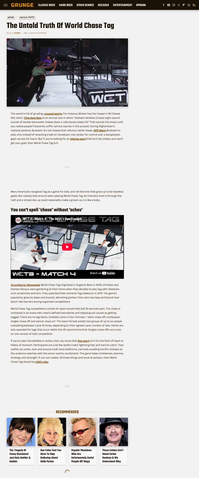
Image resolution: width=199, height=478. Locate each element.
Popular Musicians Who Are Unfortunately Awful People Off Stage (82, 455)
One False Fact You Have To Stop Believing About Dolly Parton (50, 455)
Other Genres (85, 5)
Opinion (141, 5)
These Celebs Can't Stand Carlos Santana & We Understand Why (112, 455)
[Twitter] (179, 5)
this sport (83, 340)
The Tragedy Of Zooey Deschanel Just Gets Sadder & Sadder (19, 455)
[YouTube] (168, 5)
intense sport (78, 138)
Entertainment (122, 5)
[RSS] (194, 5)
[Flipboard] (184, 5)
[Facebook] (163, 5)
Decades (103, 5)
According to (25, 284)
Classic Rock (46, 5)
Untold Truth (26, 17)
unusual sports (53, 113)
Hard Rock (66, 5)
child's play (41, 361)
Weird (11, 17)
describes (33, 117)
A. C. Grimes (15, 33)
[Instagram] (174, 5)
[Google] (188, 5)
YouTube (122, 104)
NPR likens (100, 130)
